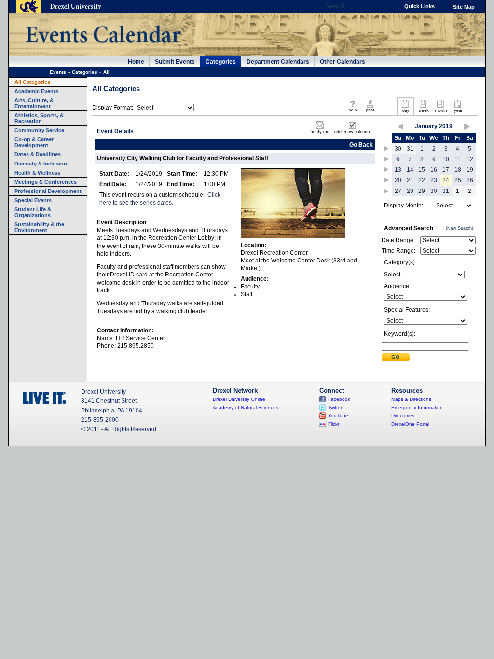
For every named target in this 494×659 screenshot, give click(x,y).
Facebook (339, 399)
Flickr (333, 423)
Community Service (39, 130)
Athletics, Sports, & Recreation (39, 118)
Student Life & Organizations (32, 212)
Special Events (33, 200)
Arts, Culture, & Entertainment (34, 103)
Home (136, 62)
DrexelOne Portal (410, 423)
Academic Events (36, 91)
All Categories (32, 82)
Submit (396, 357)
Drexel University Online (239, 399)
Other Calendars (342, 62)
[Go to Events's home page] (103, 48)
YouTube (338, 415)
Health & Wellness (37, 173)
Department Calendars (278, 62)
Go (389, 6)
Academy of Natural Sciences (245, 407)
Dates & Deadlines (37, 154)
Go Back (361, 145)
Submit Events (175, 62)
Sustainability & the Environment (39, 227)
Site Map (464, 7)
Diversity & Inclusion (40, 163)
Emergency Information (417, 407)
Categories (221, 62)
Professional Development (48, 191)
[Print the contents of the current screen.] (370, 113)
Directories (402, 415)
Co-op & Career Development (34, 142)
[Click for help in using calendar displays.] (352, 113)
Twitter (335, 407)
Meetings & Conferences (45, 182)
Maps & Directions (411, 399)
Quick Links (419, 6)
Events (58, 72)
